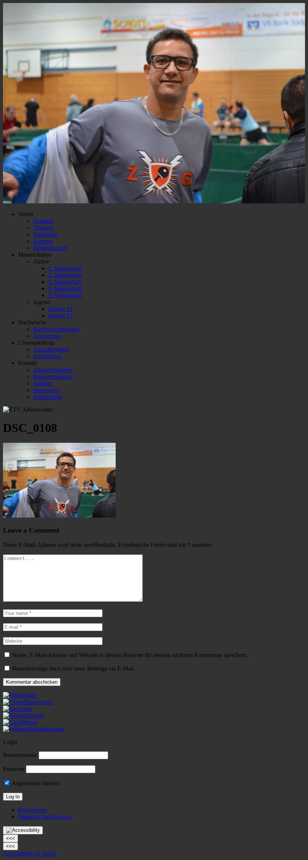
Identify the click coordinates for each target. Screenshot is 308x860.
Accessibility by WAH (29, 853)
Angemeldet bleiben (35, 783)
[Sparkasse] (18, 709)
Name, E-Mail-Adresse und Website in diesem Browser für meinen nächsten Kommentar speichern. (130, 655)
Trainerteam (47, 336)
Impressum (46, 390)
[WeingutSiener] (23, 715)
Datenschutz (47, 397)
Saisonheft (45, 234)
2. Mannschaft (65, 275)
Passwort (13, 769)
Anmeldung (47, 356)
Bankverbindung (53, 376)
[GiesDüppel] (20, 722)
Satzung (42, 241)
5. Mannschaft (65, 295)
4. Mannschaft (65, 288)
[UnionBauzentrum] (28, 702)
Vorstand (43, 221)
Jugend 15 (60, 315)
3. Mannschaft (65, 282)
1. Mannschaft (65, 268)
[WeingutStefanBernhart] (34, 729)
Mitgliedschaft (50, 248)
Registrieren (32, 810)
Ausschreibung (51, 349)
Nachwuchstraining (56, 329)
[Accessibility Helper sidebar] (23, 830)
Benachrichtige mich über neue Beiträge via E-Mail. (73, 668)
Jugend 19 (60, 309)
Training (43, 227)
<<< (10, 838)
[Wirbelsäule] (20, 695)
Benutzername (20, 755)
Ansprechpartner (52, 369)
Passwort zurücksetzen (45, 816)
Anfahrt (42, 383)
